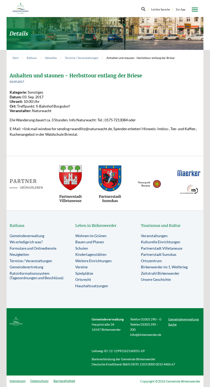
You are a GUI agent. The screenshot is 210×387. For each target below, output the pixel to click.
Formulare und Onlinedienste (33, 248)
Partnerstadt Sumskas (158, 254)
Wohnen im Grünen (90, 235)
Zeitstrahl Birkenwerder (160, 273)
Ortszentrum (151, 260)
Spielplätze (84, 273)
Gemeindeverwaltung (27, 235)
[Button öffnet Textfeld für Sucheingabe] (144, 10)
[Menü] (194, 9)
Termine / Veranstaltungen (81, 58)
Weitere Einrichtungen (93, 260)
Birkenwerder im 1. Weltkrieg (164, 267)
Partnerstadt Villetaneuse (161, 248)
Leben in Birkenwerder (95, 225)
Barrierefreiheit (64, 381)
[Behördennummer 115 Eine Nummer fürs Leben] (189, 189)
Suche (172, 324)
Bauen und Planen (89, 242)
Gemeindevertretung (26, 267)
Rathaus (32, 58)
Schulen (81, 248)
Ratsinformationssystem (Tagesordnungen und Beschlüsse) (36, 275)
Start (16, 58)
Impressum (17, 381)
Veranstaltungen (154, 235)
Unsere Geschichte (156, 279)
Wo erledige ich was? (26, 242)
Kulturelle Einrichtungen (160, 242)
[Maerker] (189, 173)
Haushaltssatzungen (91, 286)
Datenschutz (39, 381)
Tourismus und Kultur (160, 225)
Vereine (81, 267)
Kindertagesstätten (90, 254)
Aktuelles (51, 58)
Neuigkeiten (19, 254)
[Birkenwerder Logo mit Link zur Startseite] (21, 8)
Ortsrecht (83, 279)
